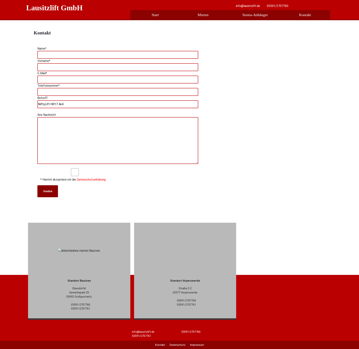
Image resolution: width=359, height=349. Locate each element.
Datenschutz (177, 345)
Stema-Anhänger (255, 15)
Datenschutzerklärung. (91, 179)
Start (155, 15)
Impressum (197, 345)
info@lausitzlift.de (248, 6)
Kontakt (305, 15)
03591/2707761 (141, 336)
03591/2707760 (277, 6)
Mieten (203, 15)
